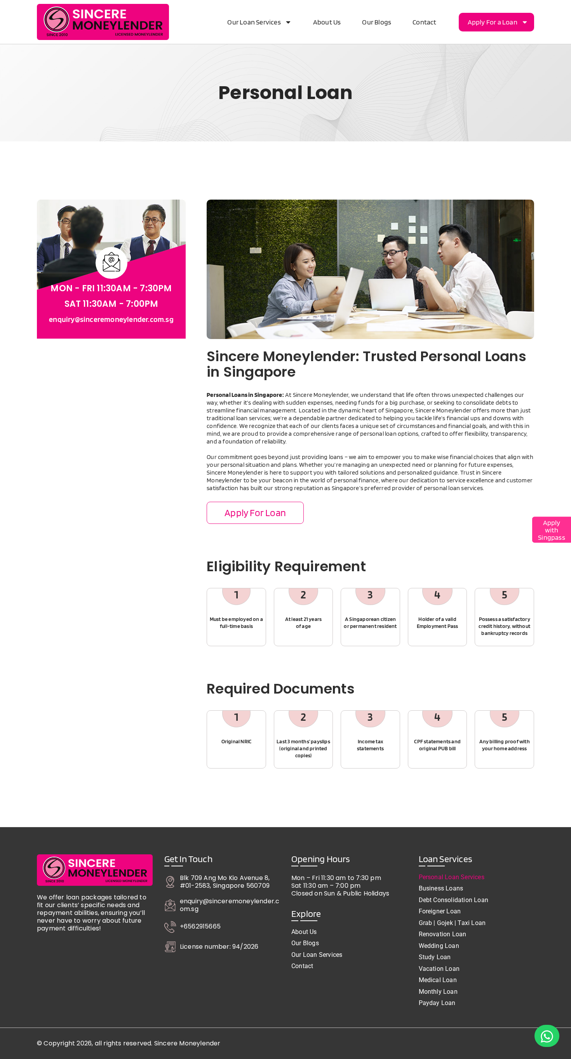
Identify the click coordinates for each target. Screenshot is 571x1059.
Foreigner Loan (440, 911)
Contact (424, 22)
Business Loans (441, 888)
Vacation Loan (439, 969)
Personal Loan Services (451, 877)
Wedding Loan (439, 946)
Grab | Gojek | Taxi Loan (452, 923)
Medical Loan (438, 980)
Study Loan (435, 957)
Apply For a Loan (492, 22)
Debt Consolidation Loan (454, 900)
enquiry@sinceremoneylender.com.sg (111, 319)
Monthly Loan (438, 992)
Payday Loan (437, 1003)
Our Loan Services (253, 22)
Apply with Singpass (551, 529)
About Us (327, 22)
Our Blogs (376, 22)
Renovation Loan (443, 934)
